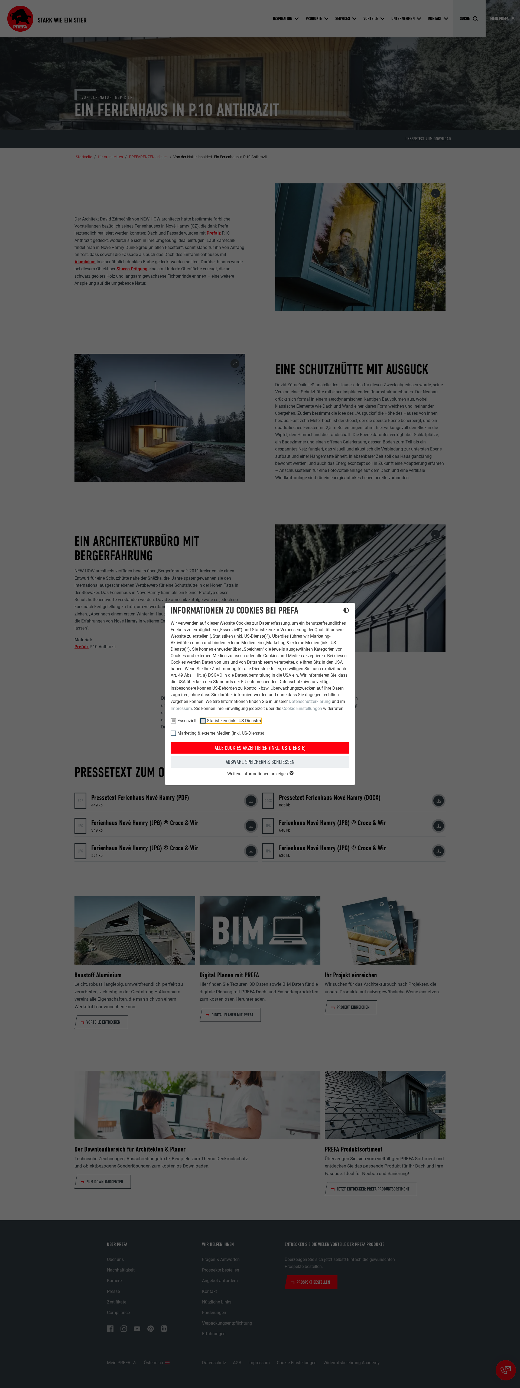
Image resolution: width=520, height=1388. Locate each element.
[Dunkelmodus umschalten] (346, 611)
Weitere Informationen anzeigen (258, 773)
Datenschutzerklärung (310, 701)
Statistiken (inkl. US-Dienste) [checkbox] (234, 720)
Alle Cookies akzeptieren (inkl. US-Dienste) (260, 747)
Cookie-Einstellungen (302, 708)
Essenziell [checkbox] (186, 720)
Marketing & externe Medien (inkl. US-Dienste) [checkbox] (220, 733)
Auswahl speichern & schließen (260, 762)
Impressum (181, 708)
